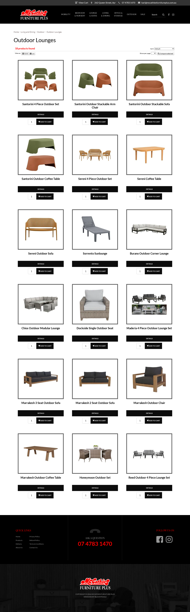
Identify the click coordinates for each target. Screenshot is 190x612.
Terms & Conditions (36, 544)
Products (19, 540)
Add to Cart (45, 122)
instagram (173, 14)
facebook (169, 14)
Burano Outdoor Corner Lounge (149, 253)
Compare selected (166, 54)
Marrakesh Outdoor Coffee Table (41, 477)
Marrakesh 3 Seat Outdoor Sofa (40, 402)
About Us (19, 547)
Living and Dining (28, 32)
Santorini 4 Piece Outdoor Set (40, 104)
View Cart (83, 3)
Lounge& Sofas (93, 14)
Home (16, 32)
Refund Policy (34, 540)
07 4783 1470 (128, 3)
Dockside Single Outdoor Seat (95, 328)
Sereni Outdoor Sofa (40, 253)
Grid (26, 54)
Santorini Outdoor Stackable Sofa (149, 104)
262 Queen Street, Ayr (105, 3)
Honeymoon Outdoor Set (95, 477)
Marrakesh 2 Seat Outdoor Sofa (95, 402)
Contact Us (33, 547)
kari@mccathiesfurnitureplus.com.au (158, 3)
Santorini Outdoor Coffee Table (41, 178)
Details (41, 114)
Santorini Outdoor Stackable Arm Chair (95, 105)
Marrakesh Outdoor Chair (149, 402)
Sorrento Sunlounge (95, 253)
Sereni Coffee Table (149, 178)
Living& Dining (105, 14)
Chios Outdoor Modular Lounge (41, 328)
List (33, 54)
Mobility (65, 14)
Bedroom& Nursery (80, 14)
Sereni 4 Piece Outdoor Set (95, 178)
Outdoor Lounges (54, 32)
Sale (143, 14)
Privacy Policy (34, 537)
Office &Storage (118, 14)
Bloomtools (100, 597)
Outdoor (132, 14)
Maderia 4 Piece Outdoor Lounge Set (149, 328)
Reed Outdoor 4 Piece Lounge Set (149, 477)
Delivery (19, 544)
